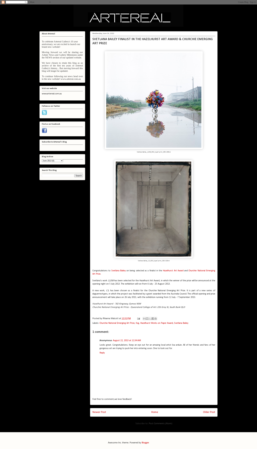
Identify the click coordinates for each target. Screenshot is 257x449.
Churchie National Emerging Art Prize (117, 323)
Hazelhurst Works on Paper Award (156, 323)
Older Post (209, 412)
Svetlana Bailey (118, 271)
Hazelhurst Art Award (173, 271)
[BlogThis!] (147, 318)
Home (154, 412)
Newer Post (99, 412)
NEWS (48, 57)
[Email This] (144, 318)
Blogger (145, 443)
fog (137, 323)
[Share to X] (149, 318)
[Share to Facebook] (152, 318)
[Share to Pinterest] (155, 318)
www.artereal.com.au (71, 79)
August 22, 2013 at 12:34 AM (127, 340)
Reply (102, 353)
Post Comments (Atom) (160, 423)
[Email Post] (138, 318)
